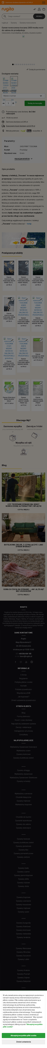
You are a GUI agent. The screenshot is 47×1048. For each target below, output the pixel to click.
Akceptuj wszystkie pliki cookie (23, 1035)
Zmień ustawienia (23, 1042)
